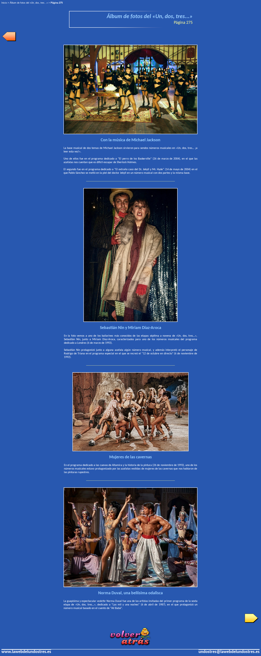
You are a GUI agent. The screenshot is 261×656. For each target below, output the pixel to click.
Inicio (4, 2)
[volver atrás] (130, 644)
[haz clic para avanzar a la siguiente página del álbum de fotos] (251, 622)
